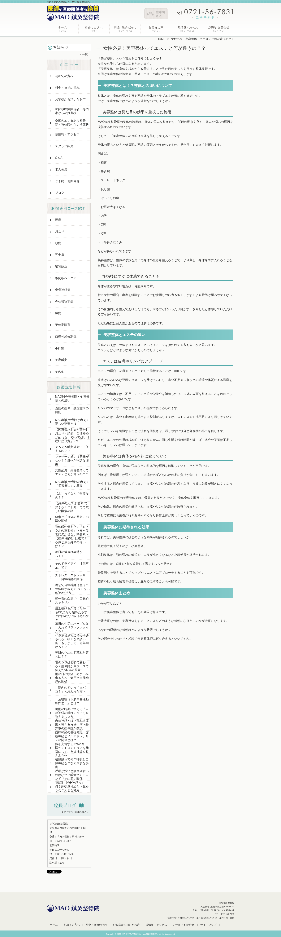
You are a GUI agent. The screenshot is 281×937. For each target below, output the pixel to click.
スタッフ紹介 (64, 146)
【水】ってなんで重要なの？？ (72, 495)
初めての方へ (93, 29)
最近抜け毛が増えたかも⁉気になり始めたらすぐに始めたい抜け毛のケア (72, 614)
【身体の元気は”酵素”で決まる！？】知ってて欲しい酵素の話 (72, 507)
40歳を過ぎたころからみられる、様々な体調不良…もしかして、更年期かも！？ (72, 641)
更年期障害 (62, 324)
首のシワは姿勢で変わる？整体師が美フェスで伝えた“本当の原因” (72, 666)
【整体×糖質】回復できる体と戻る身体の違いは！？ (71, 542)
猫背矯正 (61, 266)
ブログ (59, 192)
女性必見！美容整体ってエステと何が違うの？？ (72, 472)
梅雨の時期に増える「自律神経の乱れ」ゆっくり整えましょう (72, 712)
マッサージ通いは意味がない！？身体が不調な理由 (72, 460)
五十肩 (59, 254)
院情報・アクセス (187, 29)
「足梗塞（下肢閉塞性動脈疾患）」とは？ (72, 701)
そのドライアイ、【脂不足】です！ (72, 565)
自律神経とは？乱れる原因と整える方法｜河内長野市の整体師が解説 (72, 724)
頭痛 (58, 243)
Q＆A (59, 157)
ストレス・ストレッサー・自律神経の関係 (70, 577)
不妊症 (59, 348)
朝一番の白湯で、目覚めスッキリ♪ (72, 600)
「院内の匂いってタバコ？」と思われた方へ (70, 689)
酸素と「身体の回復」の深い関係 (72, 518)
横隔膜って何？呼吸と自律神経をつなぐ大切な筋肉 (72, 763)
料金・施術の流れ (124, 29)
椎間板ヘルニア (65, 278)
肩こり (59, 231)
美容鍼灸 (61, 359)
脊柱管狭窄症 (64, 301)
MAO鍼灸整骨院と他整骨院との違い (72, 398)
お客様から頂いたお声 (156, 29)
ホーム (62, 29)
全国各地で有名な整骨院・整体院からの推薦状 (72, 122)
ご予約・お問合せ (218, 29)
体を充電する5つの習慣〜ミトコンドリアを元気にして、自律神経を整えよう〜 (72, 749)
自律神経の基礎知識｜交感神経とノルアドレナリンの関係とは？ (72, 736)
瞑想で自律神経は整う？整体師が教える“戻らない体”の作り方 (72, 588)
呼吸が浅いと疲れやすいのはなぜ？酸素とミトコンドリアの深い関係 (72, 774)
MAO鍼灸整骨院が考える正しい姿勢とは (72, 421)
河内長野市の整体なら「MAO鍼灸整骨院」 (140, 934)
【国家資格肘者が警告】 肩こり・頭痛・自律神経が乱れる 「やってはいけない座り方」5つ (72, 435)
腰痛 (58, 219)
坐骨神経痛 (62, 289)
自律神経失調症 (65, 336)
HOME (161, 39)
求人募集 (61, 169)
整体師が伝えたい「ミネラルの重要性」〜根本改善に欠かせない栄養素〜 (72, 530)
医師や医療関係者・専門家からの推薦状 (72, 111)
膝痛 (58, 313)
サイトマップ (208, 924)
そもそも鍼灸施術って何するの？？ (72, 448)
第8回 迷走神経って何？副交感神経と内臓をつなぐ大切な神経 (72, 786)
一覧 (85, 54)
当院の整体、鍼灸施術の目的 (72, 410)
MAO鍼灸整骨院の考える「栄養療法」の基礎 (72, 483)
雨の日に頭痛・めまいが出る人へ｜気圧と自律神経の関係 (72, 677)
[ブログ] (69, 807)
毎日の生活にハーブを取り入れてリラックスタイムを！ (72, 627)
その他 (59, 371)
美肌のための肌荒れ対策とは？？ (72, 654)
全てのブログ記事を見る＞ (75, 812)
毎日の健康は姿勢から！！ (69, 553)
